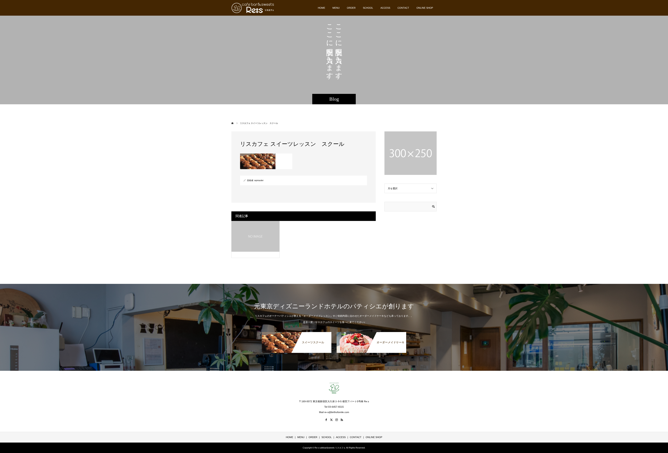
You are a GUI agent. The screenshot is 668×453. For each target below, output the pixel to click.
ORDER (351, 7)
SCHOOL (368, 7)
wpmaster (259, 180)
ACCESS (385, 7)
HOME (321, 7)
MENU (336, 7)
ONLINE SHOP (424, 7)
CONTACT (403, 7)
